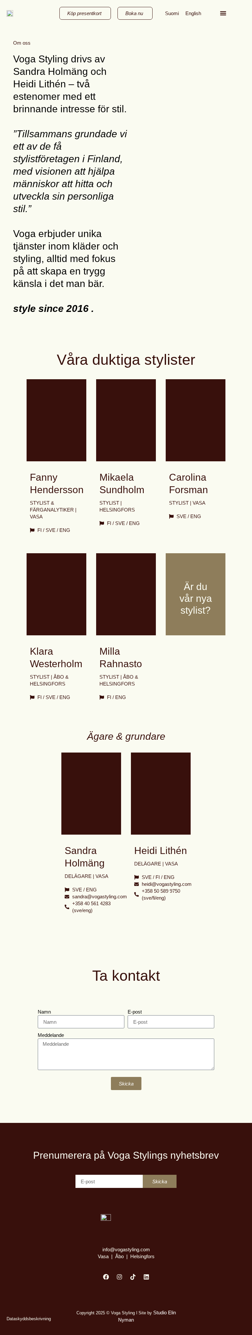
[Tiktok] (133, 1277)
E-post (135, 1012)
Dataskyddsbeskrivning (29, 1318)
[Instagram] (119, 1277)
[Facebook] (106, 1277)
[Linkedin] (146, 1277)
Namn (44, 1012)
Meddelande (51, 1035)
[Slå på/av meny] (223, 13)
